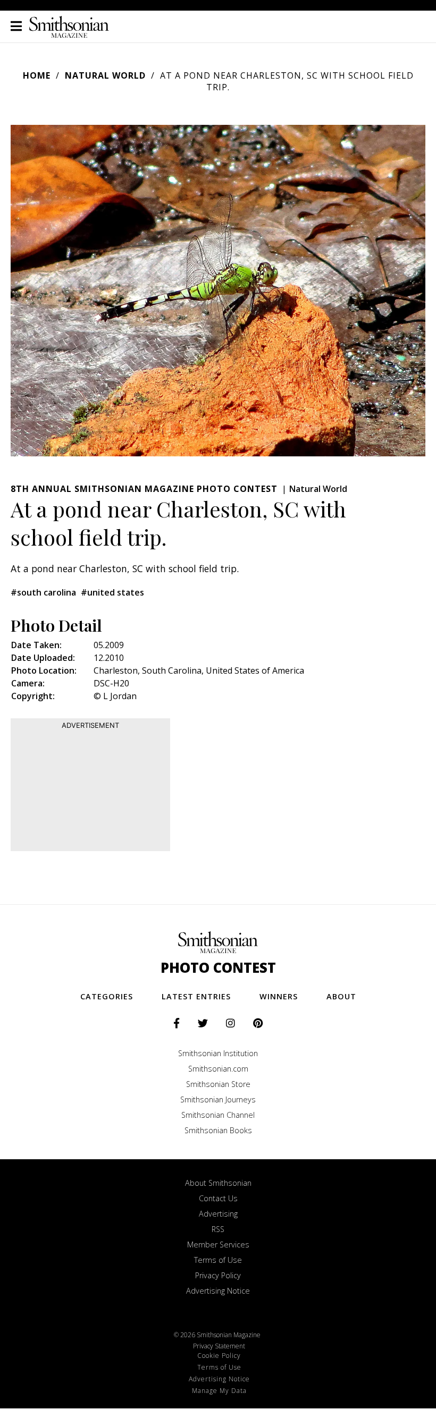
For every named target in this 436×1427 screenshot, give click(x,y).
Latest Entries (196, 996)
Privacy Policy (218, 1275)
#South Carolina (43, 592)
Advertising (218, 1214)
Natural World (105, 75)
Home (37, 75)
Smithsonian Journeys (218, 1099)
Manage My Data (219, 1390)
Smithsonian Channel (218, 1115)
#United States (112, 592)
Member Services (218, 1244)
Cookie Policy (219, 1355)
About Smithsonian (218, 1183)
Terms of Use (218, 1260)
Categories (106, 996)
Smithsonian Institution (218, 1053)
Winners (278, 996)
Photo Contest (218, 967)
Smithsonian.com (218, 1069)
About (341, 996)
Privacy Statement (219, 1345)
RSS (218, 1229)
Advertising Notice (218, 1291)
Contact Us (218, 1198)
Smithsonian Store (218, 1084)
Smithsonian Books (218, 1130)
